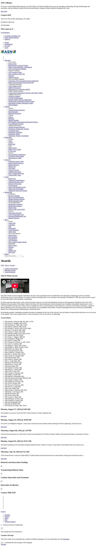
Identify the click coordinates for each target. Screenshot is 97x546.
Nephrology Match (14, 134)
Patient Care (12, 166)
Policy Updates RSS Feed (16, 173)
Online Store (12, 232)
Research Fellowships (14, 184)
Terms (6, 518)
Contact (3, 511)
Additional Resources (14, 172)
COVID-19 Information (15, 98)
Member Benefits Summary (16, 199)
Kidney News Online (14, 149)
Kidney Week (12, 64)
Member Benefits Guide (15, 201)
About (7, 265)
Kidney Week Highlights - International (20, 67)
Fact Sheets (11, 168)
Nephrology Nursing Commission (18, 136)
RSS (6, 520)
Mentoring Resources (14, 113)
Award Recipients (10, 272)
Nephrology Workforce (15, 132)
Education (8, 60)
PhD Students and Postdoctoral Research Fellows (23, 122)
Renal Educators (13, 112)
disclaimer (66, 539)
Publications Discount (14, 213)
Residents (11, 118)
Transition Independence (16, 180)
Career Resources (13, 230)
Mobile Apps (12, 250)
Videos (10, 249)
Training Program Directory (16, 127)
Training (7, 106)
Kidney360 (11, 144)
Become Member (14, 196)
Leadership (11, 225)
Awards (12, 265)
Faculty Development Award (17, 187)
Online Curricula (13, 77)
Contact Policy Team (14, 175)
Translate (7, 515)
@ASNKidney (5, 32)
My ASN (7, 46)
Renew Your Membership (16, 197)
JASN (10, 141)
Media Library (12, 245)
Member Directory (13, 218)
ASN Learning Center (15, 72)
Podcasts (11, 247)
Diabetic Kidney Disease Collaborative (20, 100)
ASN (2, 265)
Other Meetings (13, 105)
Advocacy (8, 160)
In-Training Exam (13, 130)
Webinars (11, 76)
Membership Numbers (15, 206)
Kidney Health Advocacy (16, 163)
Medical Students (13, 120)
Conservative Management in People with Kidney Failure (25, 93)
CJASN (10, 142)
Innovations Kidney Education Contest (20, 103)
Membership (8, 192)
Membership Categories (15, 204)
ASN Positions (12, 240)
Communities (9, 44)
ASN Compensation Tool (16, 214)
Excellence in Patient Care (12, 36)
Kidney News (12, 148)
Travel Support (12, 185)
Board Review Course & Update (18, 65)
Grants (7, 177)
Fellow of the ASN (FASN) (16, 209)
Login (6, 47)
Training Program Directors (16, 110)
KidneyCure (12, 178)
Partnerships (12, 228)
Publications (8, 137)
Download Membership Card (17, 216)
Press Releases (12, 238)
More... (7, 220)
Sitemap (7, 516)
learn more (4, 11)
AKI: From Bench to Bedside (17, 69)
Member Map (12, 208)
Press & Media (12, 237)
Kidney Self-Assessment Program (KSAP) (21, 82)
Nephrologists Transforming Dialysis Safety (21, 101)
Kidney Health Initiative (12, 37)
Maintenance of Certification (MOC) (19, 89)
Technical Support (10, 521)
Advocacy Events (13, 170)
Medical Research (13, 165)
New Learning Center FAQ (16, 74)
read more (4, 416)
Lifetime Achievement (11, 268)
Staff (9, 226)
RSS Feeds (11, 252)
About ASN (12, 223)
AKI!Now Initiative (14, 96)
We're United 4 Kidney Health (17, 242)
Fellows (10, 117)
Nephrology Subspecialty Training (18, 129)
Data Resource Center (15, 158)
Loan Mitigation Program (15, 124)
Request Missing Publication (16, 154)
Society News (12, 235)
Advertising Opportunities (16, 156)
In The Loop (12, 151)
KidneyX (7, 39)
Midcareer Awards (10, 270)
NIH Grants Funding (15, 189)
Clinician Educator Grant (15, 182)
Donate (7, 42)
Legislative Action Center (16, 161)
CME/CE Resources (14, 88)
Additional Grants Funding (17, 190)
